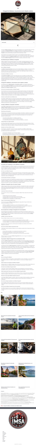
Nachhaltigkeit (14, 400)
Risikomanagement (4, 401)
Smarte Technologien (11, 401)
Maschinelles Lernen (27, 399)
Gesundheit (4, 433)
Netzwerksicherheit (23, 400)
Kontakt (4, 441)
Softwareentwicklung (23, 401)
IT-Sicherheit (31, 398)
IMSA (3, 431)
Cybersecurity (15, 394)
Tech (3, 439)
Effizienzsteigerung (5, 396)
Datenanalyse (21, 394)
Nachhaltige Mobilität (6, 400)
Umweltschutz (28, 402)
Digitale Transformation (16, 395)
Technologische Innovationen (18, 402)
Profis (2, 405)
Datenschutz (30, 394)
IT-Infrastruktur (24, 398)
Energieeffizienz (20, 396)
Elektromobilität (12, 396)
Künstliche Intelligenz (18, 399)
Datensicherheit (5, 395)
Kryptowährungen (9, 399)
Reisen (4, 438)
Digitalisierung (25, 395)
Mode (3, 435)
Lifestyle (4, 434)
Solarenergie (28, 401)
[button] (18, 8)
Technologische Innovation (6, 402)
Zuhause (4, 440)
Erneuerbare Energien (29, 396)
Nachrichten (4, 436)
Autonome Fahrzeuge (18, 393)
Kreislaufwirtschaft (4, 399)
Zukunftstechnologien (26, 403)
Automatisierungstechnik (11, 393)
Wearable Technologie (6, 403)
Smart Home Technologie (17, 401)
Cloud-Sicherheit (8, 394)
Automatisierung (4, 393)
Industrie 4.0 (14, 398)
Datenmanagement (25, 394)
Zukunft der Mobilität (13, 403)
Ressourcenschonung (31, 400)
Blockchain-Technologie (27, 393)
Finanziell (4, 432)
